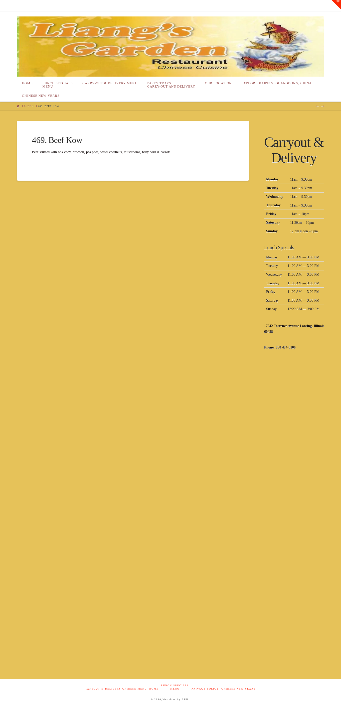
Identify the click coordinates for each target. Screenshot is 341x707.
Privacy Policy (205, 688)
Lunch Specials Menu (175, 687)
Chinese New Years (238, 688)
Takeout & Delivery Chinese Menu (116, 688)
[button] (336, 4)
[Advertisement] (294, 435)
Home (154, 688)
